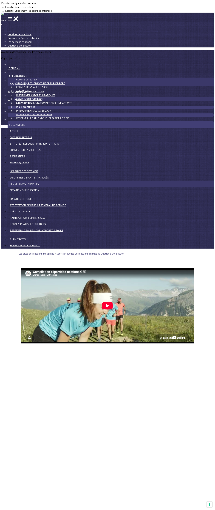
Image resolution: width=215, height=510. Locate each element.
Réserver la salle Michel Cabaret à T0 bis (42, 118)
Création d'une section (19, 45)
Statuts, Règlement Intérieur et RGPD (40, 83)
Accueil (14, 131)
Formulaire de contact (31, 111)
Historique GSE (19, 162)
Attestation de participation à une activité (44, 103)
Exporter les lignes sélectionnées (18, 3)
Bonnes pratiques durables (34, 114)
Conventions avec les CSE (32, 87)
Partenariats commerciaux (27, 218)
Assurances (17, 156)
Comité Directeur (27, 79)
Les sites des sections (19, 34)
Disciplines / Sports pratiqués (23, 38)
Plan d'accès (24, 107)
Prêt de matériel (21, 211)
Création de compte (29, 99)
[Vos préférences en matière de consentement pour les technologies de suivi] (209, 504)
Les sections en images (20, 42)
